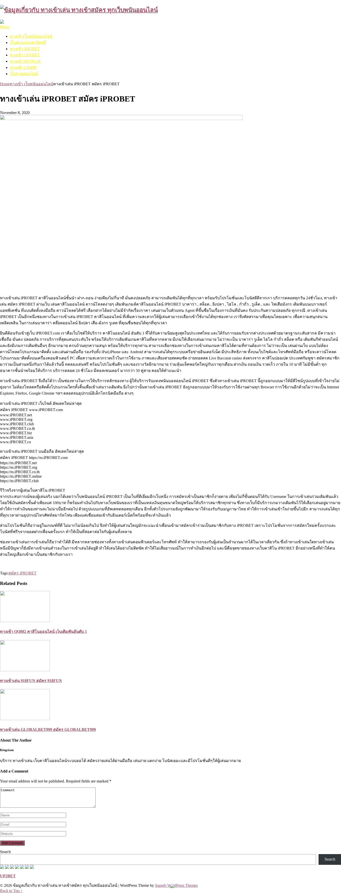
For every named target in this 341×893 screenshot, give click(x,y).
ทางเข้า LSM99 (23, 67)
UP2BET (8, 876)
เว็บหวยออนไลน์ (24, 74)
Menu (4, 27)
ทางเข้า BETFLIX (25, 61)
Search (5, 852)
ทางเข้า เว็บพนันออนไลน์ (31, 84)
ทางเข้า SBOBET (25, 49)
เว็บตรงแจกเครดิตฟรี (28, 42)
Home (5, 84)
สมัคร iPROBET (22, 573)
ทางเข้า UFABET (25, 55)
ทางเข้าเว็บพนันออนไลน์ (31, 36)
